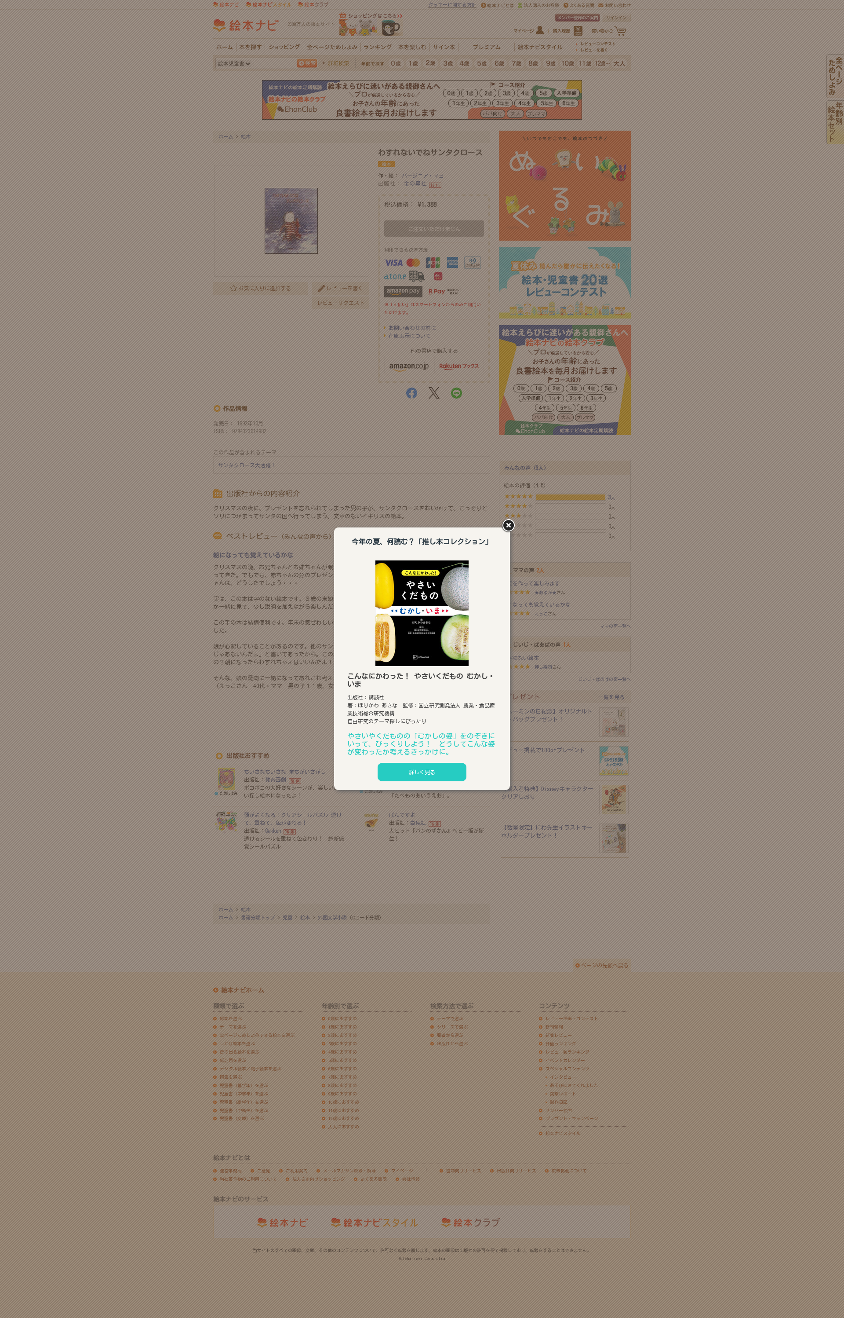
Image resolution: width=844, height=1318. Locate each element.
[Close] (510, 526)
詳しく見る (422, 772)
